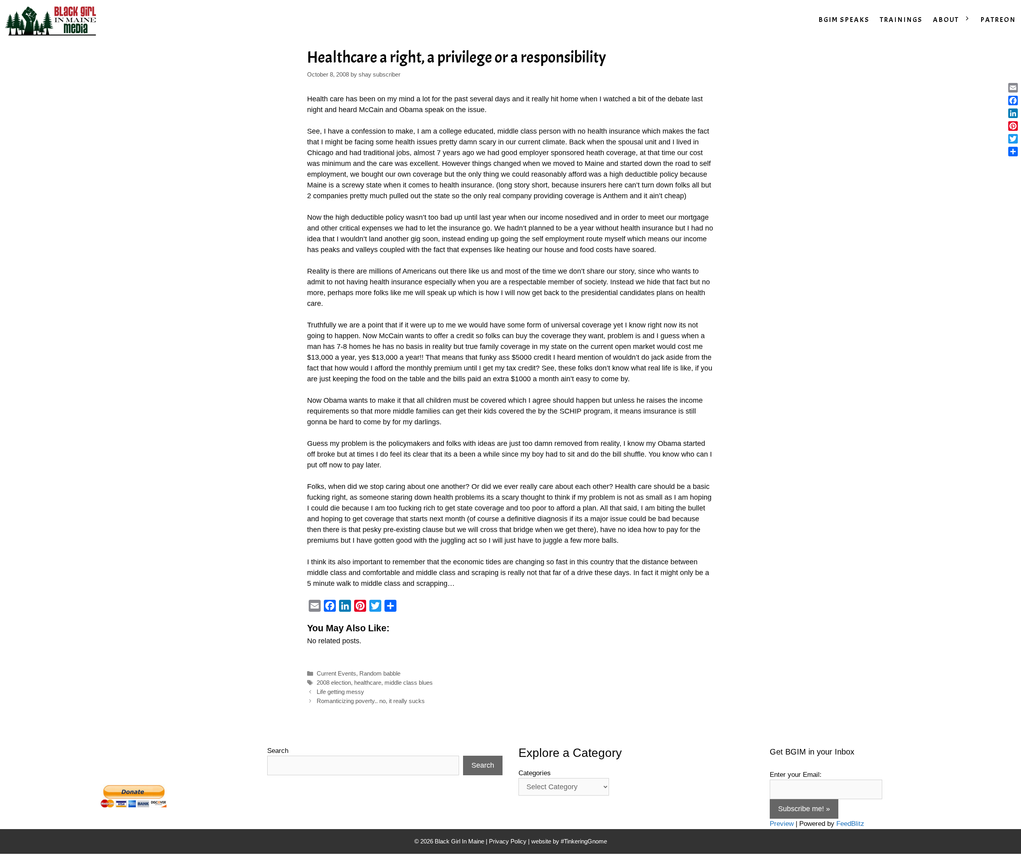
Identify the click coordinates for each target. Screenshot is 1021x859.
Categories (534, 773)
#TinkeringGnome (584, 841)
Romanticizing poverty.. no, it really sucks (371, 700)
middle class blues (408, 682)
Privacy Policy (507, 841)
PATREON (998, 19)
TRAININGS (901, 19)
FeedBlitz (850, 823)
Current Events (336, 673)
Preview (782, 823)
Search (277, 751)
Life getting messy (340, 691)
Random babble (379, 673)
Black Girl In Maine (460, 841)
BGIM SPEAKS (843, 19)
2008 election (334, 682)
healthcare (367, 682)
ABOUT (946, 19)
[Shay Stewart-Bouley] (52, 20)
